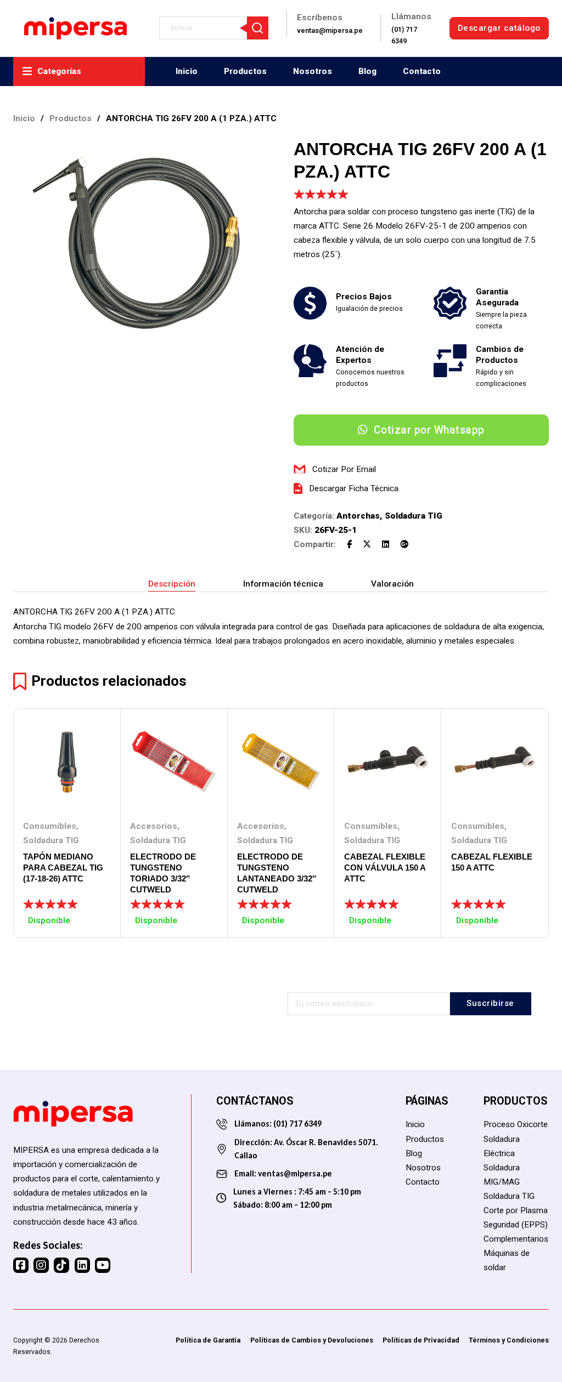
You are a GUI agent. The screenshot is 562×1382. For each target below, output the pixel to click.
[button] (253, 153)
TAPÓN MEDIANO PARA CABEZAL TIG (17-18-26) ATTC (63, 867)
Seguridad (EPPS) (516, 1225)
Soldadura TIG (413, 516)
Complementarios (516, 1239)
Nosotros (312, 71)
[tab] (171, 584)
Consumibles (49, 826)
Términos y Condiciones (509, 1340)
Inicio (187, 71)
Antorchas (358, 516)
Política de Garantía (208, 1340)
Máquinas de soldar (507, 1260)
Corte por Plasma (516, 1210)
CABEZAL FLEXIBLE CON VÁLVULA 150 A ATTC (384, 867)
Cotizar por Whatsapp (429, 430)
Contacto (422, 71)
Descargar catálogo (499, 28)
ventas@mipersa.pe (295, 1173)
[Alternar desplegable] (27, 71)
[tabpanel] (281, 626)
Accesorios (153, 826)
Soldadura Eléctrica (502, 1146)
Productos (245, 71)
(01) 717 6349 (297, 1123)
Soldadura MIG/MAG (502, 1175)
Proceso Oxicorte (516, 1124)
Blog (367, 71)
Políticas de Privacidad (421, 1340)
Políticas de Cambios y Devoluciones (311, 1340)
